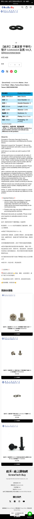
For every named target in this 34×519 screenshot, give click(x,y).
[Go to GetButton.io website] (30, 517)
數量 (2, 64)
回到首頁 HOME (17, 483)
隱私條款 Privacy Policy (21, 508)
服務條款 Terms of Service (8, 508)
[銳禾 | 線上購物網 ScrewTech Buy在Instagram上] (19, 502)
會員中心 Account (17, 489)
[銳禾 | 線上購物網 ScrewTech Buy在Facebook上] (15, 502)
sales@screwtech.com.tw (19, 216)
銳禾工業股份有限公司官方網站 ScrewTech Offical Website (17, 491)
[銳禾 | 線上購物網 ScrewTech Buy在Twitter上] (10, 502)
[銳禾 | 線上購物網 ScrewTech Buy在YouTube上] (24, 502)
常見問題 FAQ (17, 487)
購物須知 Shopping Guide (17, 485)
